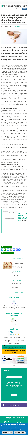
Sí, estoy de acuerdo (8, 432)
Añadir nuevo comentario (7, 253)
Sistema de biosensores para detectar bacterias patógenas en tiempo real (18, 274)
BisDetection (14, 297)
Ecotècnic (14, 329)
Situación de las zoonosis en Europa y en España (18, 282)
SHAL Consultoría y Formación (14, 315)
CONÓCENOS (6, 421)
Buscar (24, 8)
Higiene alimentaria (18, 26)
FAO (23, 222)
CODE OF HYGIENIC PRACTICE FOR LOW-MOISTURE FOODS (22, 217)
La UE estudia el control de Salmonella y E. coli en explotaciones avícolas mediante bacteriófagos (17, 265)
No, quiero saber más (20, 432)
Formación (14, 405)
